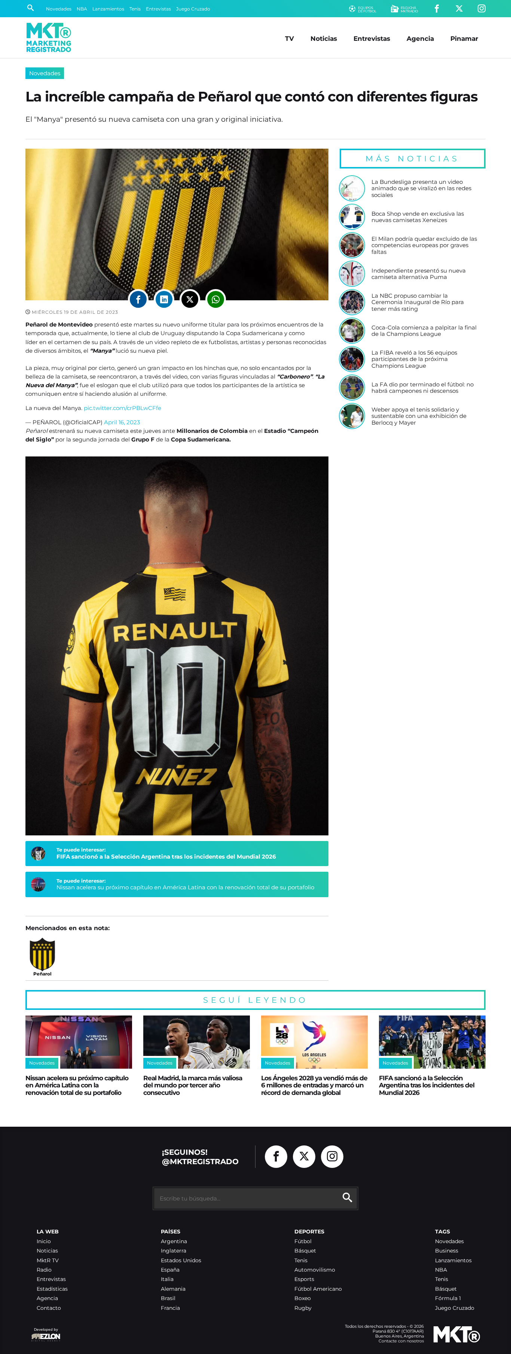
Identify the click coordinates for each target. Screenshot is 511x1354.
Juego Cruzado (193, 9)
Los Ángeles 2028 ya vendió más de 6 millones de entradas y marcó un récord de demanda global (314, 1085)
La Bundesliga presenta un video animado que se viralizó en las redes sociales (421, 188)
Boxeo (302, 1298)
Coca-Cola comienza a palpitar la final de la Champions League (424, 330)
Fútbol (303, 1241)
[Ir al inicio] (48, 37)
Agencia (420, 38)
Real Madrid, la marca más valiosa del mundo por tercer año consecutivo (192, 1085)
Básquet (305, 1251)
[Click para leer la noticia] (352, 188)
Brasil (168, 1298)
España (170, 1270)
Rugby (303, 1308)
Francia (170, 1308)
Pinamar (464, 38)
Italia (167, 1279)
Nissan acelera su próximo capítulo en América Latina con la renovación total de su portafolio (185, 887)
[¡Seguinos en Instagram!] (482, 8)
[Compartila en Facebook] (138, 299)
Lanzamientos (108, 9)
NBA (82, 9)
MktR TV (48, 1260)
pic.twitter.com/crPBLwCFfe (122, 408)
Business (446, 1251)
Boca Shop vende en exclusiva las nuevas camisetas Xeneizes (417, 217)
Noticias (323, 38)
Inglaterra (173, 1251)
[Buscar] (30, 8)
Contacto (49, 1308)
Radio (44, 1270)
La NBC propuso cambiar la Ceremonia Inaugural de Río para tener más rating (417, 302)
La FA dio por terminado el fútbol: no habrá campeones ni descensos (422, 387)
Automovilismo (314, 1270)
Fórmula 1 (448, 1298)
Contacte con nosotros (401, 1341)
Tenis (135, 9)
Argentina (174, 1241)
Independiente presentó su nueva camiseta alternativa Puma (418, 273)
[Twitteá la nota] (190, 299)
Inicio (44, 1241)
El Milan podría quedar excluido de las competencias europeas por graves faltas (424, 245)
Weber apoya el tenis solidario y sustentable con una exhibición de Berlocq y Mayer (418, 416)
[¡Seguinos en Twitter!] (459, 8)
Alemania (173, 1289)
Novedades (58, 9)
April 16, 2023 (122, 422)
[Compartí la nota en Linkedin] (164, 299)
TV (289, 38)
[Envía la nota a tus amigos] (215, 299)
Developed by (44, 1333)
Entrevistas (158, 9)
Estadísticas (52, 1289)
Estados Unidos (181, 1260)
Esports (304, 1279)
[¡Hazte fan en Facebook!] (437, 8)
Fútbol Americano (318, 1289)
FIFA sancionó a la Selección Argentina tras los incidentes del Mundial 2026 (166, 856)
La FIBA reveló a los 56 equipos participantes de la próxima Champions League (414, 359)
